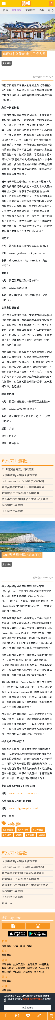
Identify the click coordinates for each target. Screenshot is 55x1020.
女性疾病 (6, 971)
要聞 (15, 945)
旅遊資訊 (8, 829)
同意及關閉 (27, 1007)
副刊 (50, 10)
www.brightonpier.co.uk (23, 808)
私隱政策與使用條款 (32, 998)
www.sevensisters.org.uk (24, 793)
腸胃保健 (32, 968)
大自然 (7, 835)
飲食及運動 (19, 964)
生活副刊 (6, 63)
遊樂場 (30, 835)
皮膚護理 (27, 971)
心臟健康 (21, 968)
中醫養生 (44, 964)
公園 (19, 835)
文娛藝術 (38, 829)
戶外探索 (23, 829)
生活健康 (32, 964)
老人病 (17, 971)
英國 (42, 835)
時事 (41, 10)
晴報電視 (17, 10)
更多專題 (39, 971)
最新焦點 (6, 945)
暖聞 (29, 945)
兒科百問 (44, 968)
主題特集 (30, 10)
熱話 (22, 945)
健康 (5, 10)
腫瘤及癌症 (8, 968)
